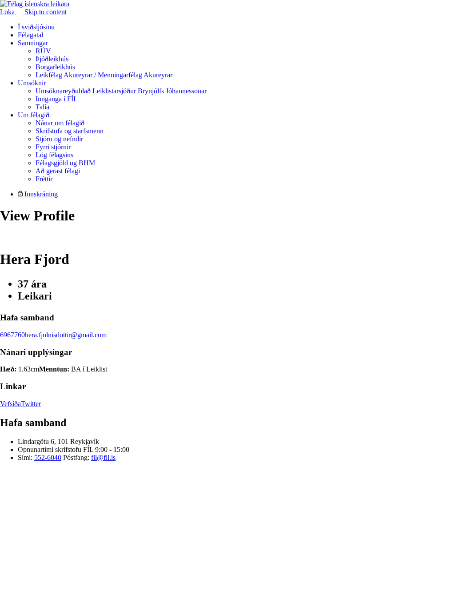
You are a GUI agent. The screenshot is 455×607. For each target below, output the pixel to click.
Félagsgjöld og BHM (65, 163)
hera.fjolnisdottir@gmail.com (66, 335)
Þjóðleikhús (52, 59)
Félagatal (30, 35)
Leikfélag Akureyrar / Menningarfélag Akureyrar (104, 75)
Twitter (31, 403)
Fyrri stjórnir (53, 147)
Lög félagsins (54, 155)
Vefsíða (10, 403)
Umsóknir (32, 83)
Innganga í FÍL (57, 99)
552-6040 (47, 457)
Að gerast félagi (58, 171)
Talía (42, 107)
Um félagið (33, 115)
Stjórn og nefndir (59, 139)
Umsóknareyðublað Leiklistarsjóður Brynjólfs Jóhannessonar (121, 91)
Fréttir (44, 179)
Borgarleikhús (55, 67)
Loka (8, 12)
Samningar (33, 43)
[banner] (34, 4)
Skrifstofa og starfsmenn (70, 131)
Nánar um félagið (60, 123)
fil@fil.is (103, 457)
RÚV (43, 51)
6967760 (12, 335)
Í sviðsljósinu (36, 27)
